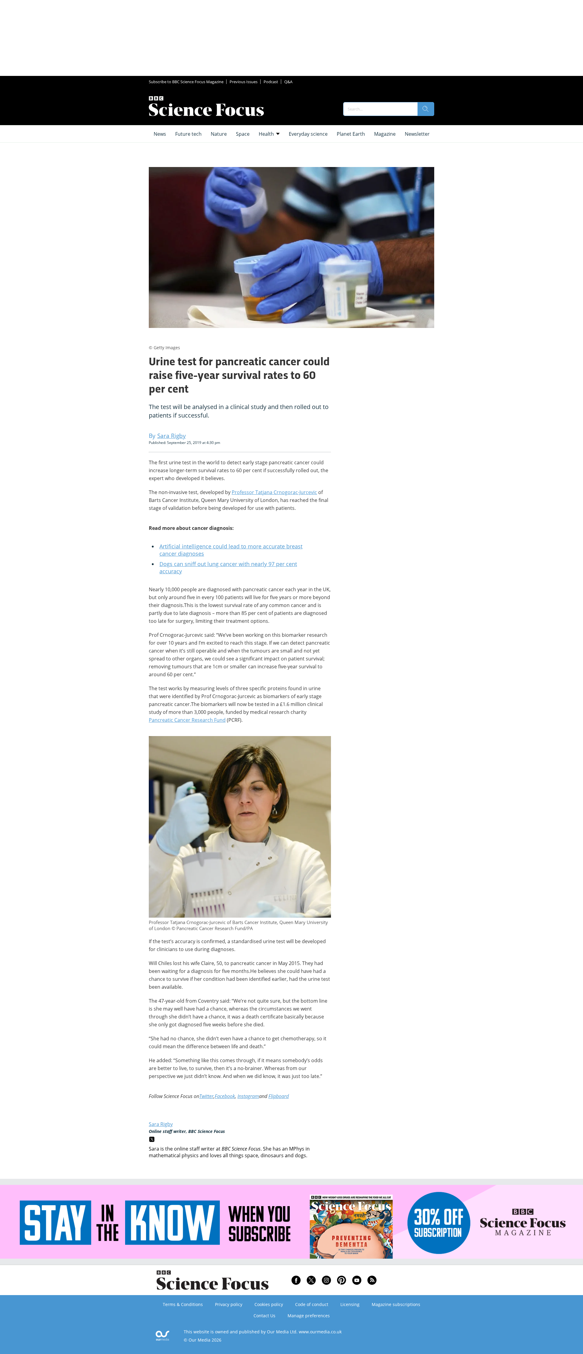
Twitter (206, 1096)
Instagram (248, 1096)
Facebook (225, 1096)
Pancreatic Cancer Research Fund (187, 720)
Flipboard (278, 1096)
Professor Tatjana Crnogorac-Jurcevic (274, 492)
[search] (426, 109)
